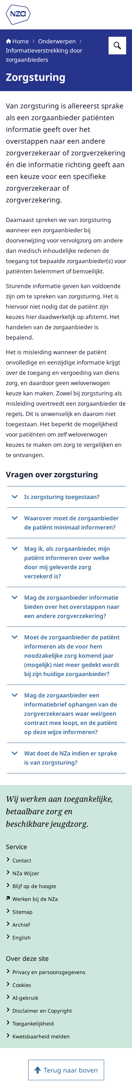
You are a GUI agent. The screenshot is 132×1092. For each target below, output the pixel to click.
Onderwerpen (57, 41)
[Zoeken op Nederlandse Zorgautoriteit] (117, 45)
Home (20, 41)
